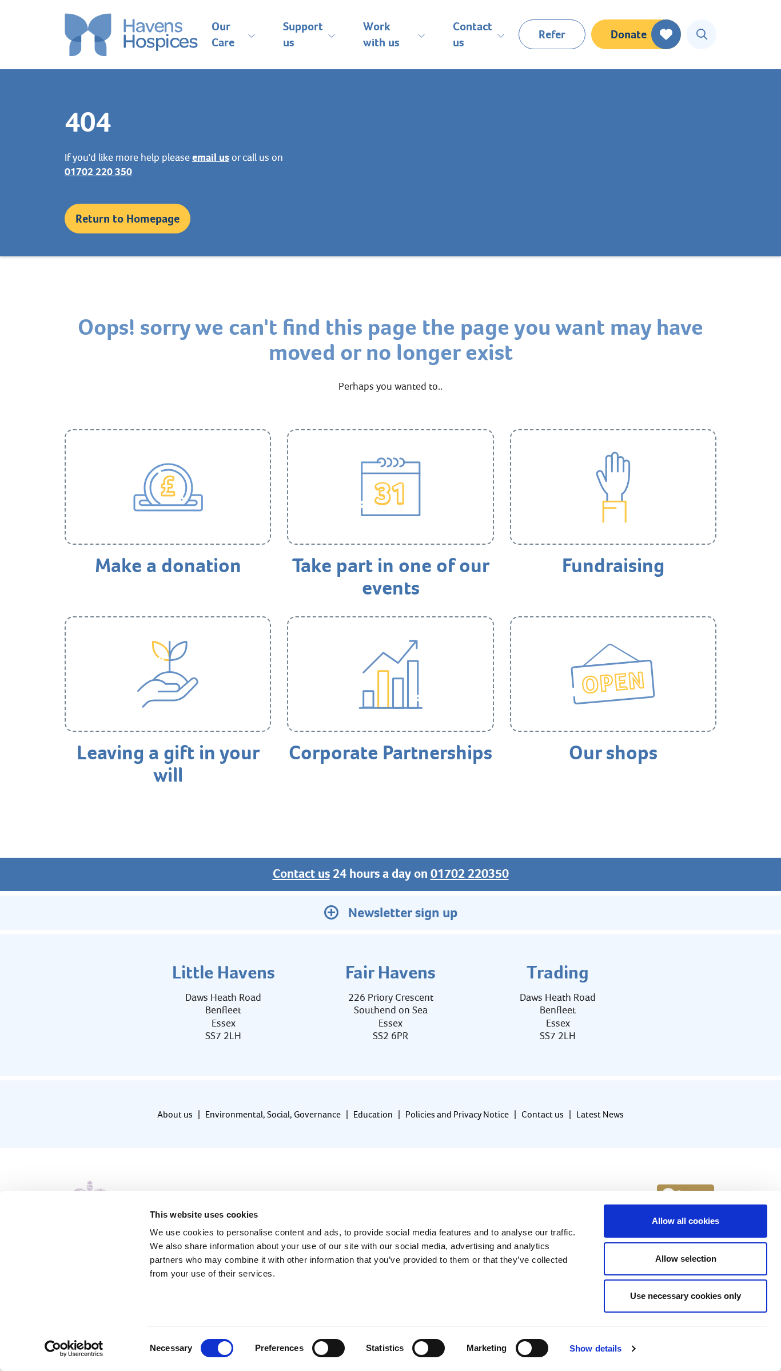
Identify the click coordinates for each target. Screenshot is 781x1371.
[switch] (328, 1348)
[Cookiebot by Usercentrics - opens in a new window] (74, 1348)
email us (210, 157)
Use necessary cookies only (685, 1296)
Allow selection (685, 1258)
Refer (552, 34)
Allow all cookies (685, 1221)
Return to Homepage (127, 218)
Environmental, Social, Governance (273, 1114)
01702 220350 (470, 873)
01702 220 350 (98, 171)
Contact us (301, 873)
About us (175, 1114)
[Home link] (131, 34)
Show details (595, 1348)
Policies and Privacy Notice (457, 1114)
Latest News (600, 1114)
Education (373, 1114)
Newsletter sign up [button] (402, 913)
